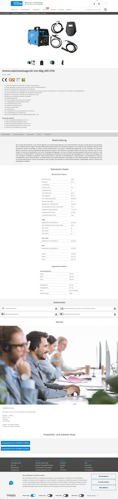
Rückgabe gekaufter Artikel (43, 470)
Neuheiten (63, 470)
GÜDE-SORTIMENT (5, 13)
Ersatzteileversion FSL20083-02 (15, 449)
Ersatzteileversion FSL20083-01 (15, 443)
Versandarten (89, 467)
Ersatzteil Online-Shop (41, 463)
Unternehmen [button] (25, 9)
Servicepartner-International (43, 467)
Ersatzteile (47, 134)
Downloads (30, 134)
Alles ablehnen (103, 487)
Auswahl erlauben (103, 482)
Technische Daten (18, 134)
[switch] (50, 495)
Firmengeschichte (16, 463)
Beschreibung (6, 134)
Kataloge (46, 9)
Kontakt (61, 9)
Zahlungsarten (89, 470)
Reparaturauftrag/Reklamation (44, 465)
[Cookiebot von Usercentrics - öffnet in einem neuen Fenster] (11, 495)
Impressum (88, 465)
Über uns (13, 465)
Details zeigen (91, 495)
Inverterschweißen (35, 13)
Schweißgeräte (25, 13)
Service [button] (68, 9)
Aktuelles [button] (14, 9)
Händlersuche (15, 470)
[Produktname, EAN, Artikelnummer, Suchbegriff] (105, 9)
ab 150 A (43, 13)
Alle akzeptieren (103, 476)
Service (39, 134)
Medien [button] (53, 9)
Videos (62, 467)
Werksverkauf (15, 467)
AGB (86, 463)
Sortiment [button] (36, 9)
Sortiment (63, 463)
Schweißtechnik (15, 13)
